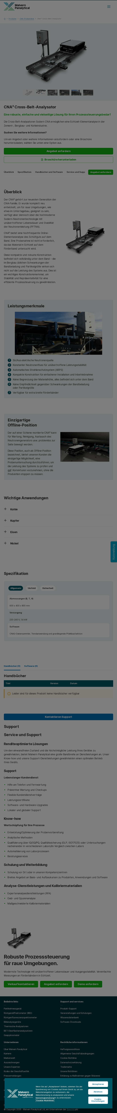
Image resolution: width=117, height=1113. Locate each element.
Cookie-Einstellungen (98, 1100)
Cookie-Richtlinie (45, 1100)
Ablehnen (98, 1092)
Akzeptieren (98, 1084)
